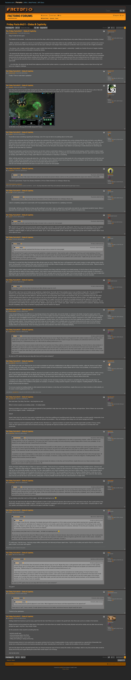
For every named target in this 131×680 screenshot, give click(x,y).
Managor (110, 93)
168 (112, 196)
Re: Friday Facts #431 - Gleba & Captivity (21, 31)
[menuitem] (52, 15)
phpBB (60, 667)
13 (111, 99)
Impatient (110, 621)
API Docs (41, 2)
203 (112, 243)
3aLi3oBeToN (111, 361)
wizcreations (111, 591)
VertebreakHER (111, 309)
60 (111, 220)
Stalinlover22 (111, 70)
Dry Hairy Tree (111, 396)
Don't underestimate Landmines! (14, 184)
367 (112, 437)
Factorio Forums (20, 16)
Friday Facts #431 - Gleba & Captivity (26, 24)
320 (112, 402)
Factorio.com (9, 2)
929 (112, 516)
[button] (109, 28)
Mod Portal (32, 2)
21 (111, 138)
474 (112, 180)
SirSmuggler (110, 480)
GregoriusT (110, 174)
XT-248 (109, 190)
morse (109, 214)
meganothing (111, 329)
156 (112, 486)
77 (111, 597)
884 (112, 627)
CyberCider (110, 431)
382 (112, 335)
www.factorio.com (12, 18)
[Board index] (20, 9)
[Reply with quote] (104, 31)
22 (111, 77)
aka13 (109, 510)
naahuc (109, 132)
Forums (19, 2)
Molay (109, 237)
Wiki (25, 2)
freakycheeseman (112, 30)
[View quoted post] (22, 175)
